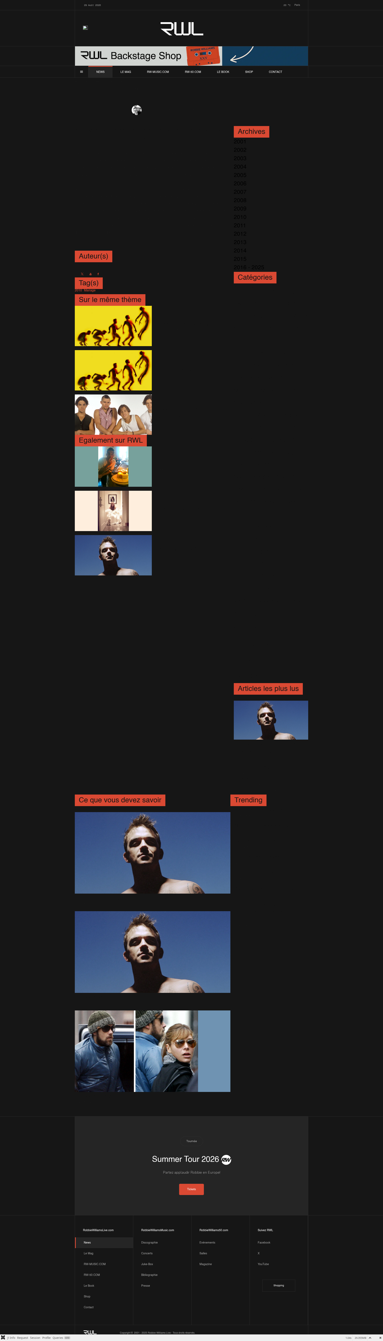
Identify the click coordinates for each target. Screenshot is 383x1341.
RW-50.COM (193, 72)
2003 (240, 158)
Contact (275, 72)
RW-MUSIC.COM (158, 72)
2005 (240, 175)
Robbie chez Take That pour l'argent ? (185, 413)
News (100, 72)
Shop (249, 72)
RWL (182, 28)
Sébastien (151, 110)
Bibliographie (149, 1275)
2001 (240, 142)
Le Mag (125, 72)
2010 (240, 217)
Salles (203, 1253)
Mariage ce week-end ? (263, 826)
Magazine (205, 1264)
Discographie (149, 1242)
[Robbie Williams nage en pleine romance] (271, 720)
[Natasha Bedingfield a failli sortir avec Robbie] (152, 853)
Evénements (207, 1242)
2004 (240, 167)
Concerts (147, 1253)
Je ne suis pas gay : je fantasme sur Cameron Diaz (263, 912)
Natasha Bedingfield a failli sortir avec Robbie (136, 898)
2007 (240, 192)
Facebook (264, 1242)
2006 (240, 184)
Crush (179, 110)
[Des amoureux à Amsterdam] (113, 555)
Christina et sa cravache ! (266, 872)
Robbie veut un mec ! (105, 997)
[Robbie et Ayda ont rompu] (152, 1051)
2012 (240, 234)
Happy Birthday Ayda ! (184, 465)
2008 (240, 200)
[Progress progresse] (113, 370)
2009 (240, 209)
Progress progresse (180, 369)
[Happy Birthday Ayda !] (113, 466)
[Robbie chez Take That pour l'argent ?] (113, 414)
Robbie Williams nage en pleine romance (269, 748)
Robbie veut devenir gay (265, 857)
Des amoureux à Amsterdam (176, 554)
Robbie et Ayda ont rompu (270, 768)
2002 (240, 150)
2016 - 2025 (249, 267)
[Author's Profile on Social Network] (82, 274)
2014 (240, 251)
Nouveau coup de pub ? (264, 841)
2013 (240, 242)
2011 (240, 225)
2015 (240, 259)
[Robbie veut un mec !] (152, 952)
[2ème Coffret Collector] (113, 326)
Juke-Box (147, 1264)
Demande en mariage (265, 779)
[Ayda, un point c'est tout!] (113, 511)
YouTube (263, 1264)
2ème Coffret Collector (184, 324)
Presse (145, 1285)
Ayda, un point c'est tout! (187, 509)
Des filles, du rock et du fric (268, 810)
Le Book (223, 72)
